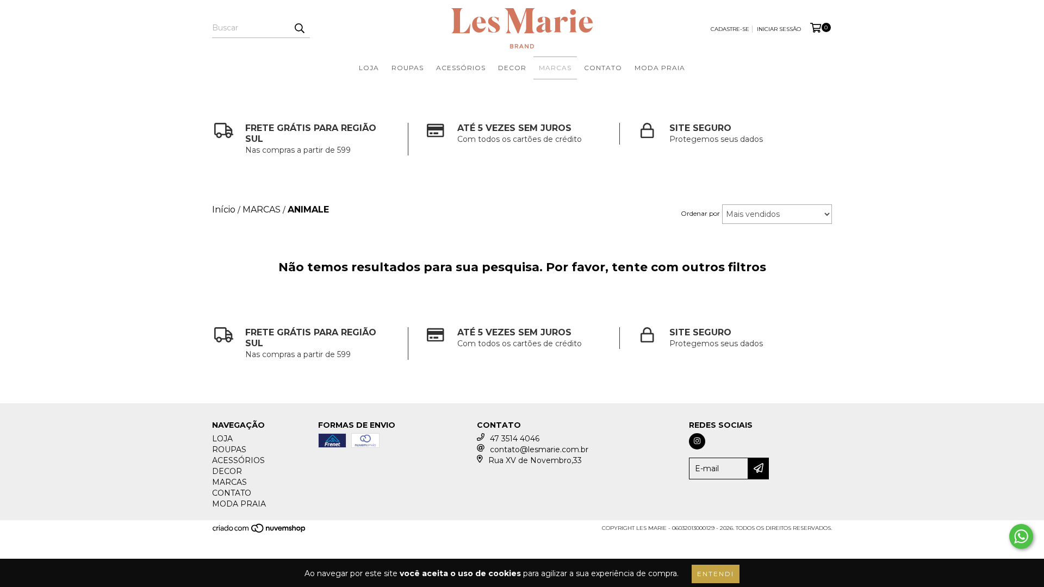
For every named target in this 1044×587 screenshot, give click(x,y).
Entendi (715, 574)
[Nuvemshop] (259, 531)
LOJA (369, 68)
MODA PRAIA (660, 68)
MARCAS (555, 68)
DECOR (512, 68)
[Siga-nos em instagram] (697, 441)
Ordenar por (700, 213)
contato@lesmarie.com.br (539, 449)
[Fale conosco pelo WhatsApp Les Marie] (1021, 536)
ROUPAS (407, 68)
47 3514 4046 (514, 439)
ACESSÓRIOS (461, 68)
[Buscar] (299, 28)
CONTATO (603, 68)
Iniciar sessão (779, 29)
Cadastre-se (730, 29)
